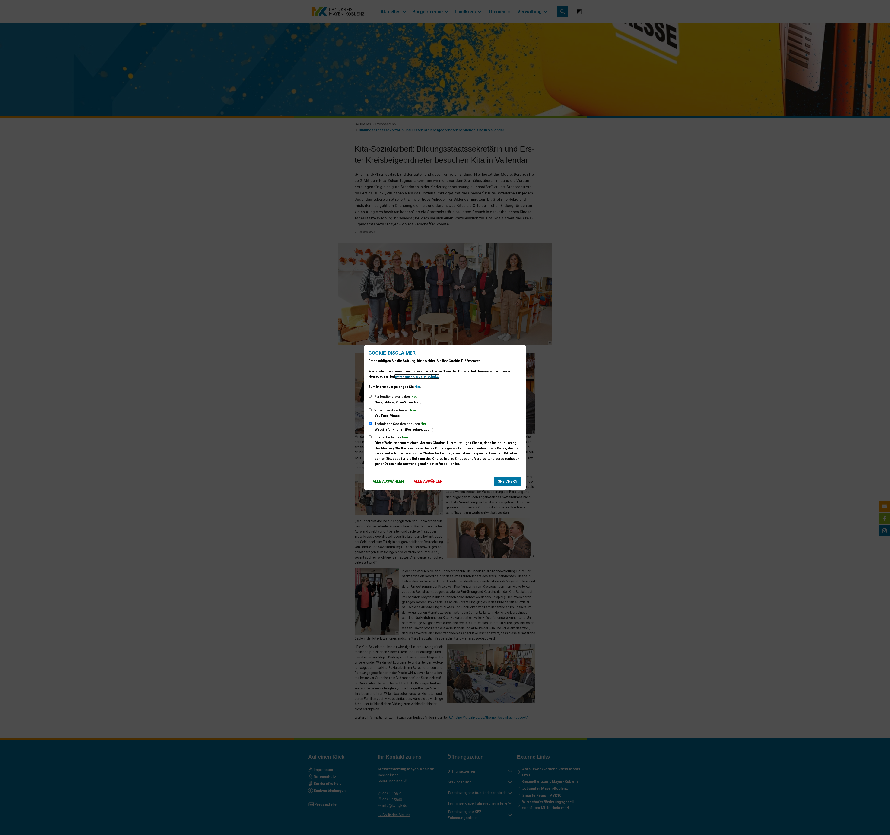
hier (417, 387)
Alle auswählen (388, 481)
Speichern (507, 481)
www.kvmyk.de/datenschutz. (417, 376)
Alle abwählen (428, 481)
